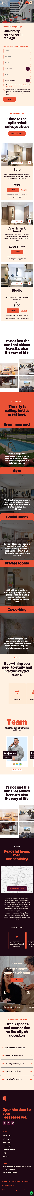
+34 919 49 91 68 (9, 1169)
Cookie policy (6, 1181)
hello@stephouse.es (10, 1172)
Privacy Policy (26, 1181)
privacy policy (9, 86)
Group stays (7, 1142)
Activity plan (7, 1139)
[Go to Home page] (4, 1098)
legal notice (24, 85)
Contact (6, 1156)
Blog (4, 1153)
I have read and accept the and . (18, 85)
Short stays (7, 1146)
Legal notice (16, 1181)
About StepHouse (9, 1149)
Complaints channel (8, 1186)
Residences (7, 1135)
